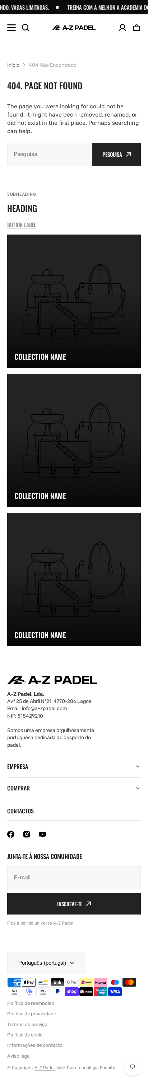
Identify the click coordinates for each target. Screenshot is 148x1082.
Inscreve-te (69, 904)
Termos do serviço (27, 1024)
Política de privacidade (31, 1013)
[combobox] (49, 154)
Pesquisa (112, 154)
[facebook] (11, 834)
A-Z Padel (44, 1067)
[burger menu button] (11, 27)
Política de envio (25, 1035)
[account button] (122, 27)
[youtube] (42, 834)
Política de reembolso (30, 1003)
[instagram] (26, 834)
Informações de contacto (35, 1045)
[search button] (25, 27)
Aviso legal (19, 1056)
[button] (136, 27)
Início (13, 65)
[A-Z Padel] (74, 27)
